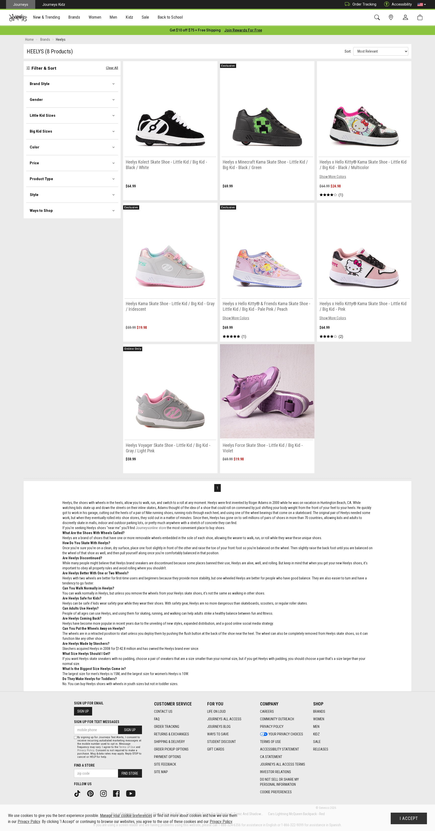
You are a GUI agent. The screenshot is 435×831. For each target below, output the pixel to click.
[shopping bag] (421, 17)
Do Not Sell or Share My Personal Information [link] (279, 781)
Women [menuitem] (95, 17)
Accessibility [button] (402, 4)
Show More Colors (332, 177)
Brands (319, 711)
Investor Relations (275, 772)
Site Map (161, 772)
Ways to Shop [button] (41, 211)
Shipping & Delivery (169, 742)
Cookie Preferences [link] (276, 792)
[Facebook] (118, 793)
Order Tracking (364, 4)
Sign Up (83, 711)
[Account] (406, 17)
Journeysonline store (151, 528)
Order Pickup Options (171, 749)
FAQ (157, 719)
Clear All (112, 68)
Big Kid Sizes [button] (41, 131)
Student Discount (221, 742)
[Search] (378, 17)
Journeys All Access (224, 719)
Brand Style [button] (40, 84)
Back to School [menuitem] (170, 17)
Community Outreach (277, 719)
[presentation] (46, 17)
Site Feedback (165, 764)
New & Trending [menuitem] (46, 17)
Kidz (316, 734)
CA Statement (271, 757)
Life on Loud (216, 711)
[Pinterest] (92, 793)
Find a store (84, 765)
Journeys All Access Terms (282, 764)
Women (318, 719)
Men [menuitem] (113, 17)
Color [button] (34, 147)
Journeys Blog (219, 727)
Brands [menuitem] (74, 17)
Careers (267, 711)
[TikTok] (79, 793)
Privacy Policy (271, 727)
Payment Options (167, 757)
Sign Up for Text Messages (96, 722)
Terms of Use (270, 742)
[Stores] (392, 17)
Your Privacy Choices (286, 734)
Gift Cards (215, 749)
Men (316, 727)
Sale (317, 742)
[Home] (18, 17)
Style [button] (34, 195)
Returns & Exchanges (171, 734)
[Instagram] (105, 793)
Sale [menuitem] (145, 17)
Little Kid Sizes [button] (42, 115)
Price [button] (34, 163)
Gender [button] (36, 100)
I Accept (409, 818)
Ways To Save (218, 734)
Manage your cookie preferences (126, 815)
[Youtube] (132, 793)
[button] (421, 5)
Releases (320, 749)
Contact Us (163, 711)
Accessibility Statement (279, 749)
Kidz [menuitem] (129, 17)
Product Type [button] (41, 179)
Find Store (130, 773)
